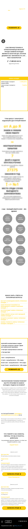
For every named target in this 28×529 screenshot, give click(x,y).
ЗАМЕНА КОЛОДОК (14, 78)
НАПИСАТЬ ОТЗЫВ (13, 474)
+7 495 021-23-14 (22, 2)
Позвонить (13, 28)
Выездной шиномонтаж (8, 3)
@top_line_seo (18, 525)
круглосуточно (13, 287)
